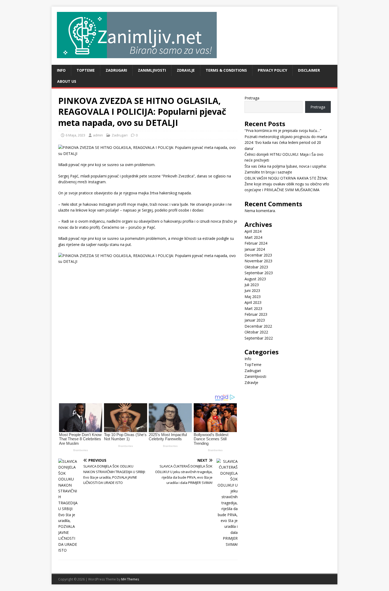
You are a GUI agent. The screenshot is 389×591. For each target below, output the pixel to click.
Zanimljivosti (152, 70)
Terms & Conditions (226, 70)
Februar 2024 (256, 243)
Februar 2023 (256, 314)
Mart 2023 (253, 308)
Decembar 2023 (258, 255)
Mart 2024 (253, 237)
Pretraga (252, 97)
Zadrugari (116, 70)
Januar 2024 (255, 249)
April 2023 (253, 302)
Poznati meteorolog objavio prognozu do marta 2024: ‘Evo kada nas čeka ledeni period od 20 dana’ (286, 142)
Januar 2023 (255, 320)
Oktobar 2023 (256, 266)
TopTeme (85, 70)
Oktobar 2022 (256, 332)
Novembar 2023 (258, 260)
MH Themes (130, 579)
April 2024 (253, 231)
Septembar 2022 (259, 338)
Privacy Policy (272, 70)
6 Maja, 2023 (75, 135)
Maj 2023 (253, 296)
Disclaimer (309, 70)
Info (61, 70)
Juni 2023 (252, 290)
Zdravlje (186, 70)
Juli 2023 (252, 284)
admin (98, 135)
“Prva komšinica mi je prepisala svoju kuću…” (283, 130)
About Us (66, 81)
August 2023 (255, 278)
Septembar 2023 (259, 272)
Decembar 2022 (258, 326)
